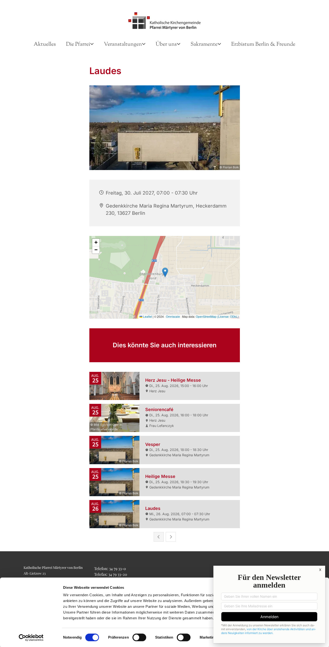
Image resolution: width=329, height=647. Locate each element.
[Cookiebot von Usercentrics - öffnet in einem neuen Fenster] (31, 637)
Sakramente (204, 44)
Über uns (166, 44)
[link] (80, 44)
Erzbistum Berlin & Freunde (263, 44)
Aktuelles (45, 44)
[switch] (139, 637)
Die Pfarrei (78, 44)
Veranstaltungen (123, 44)
